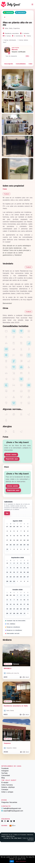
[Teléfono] (21, 361)
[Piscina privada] (6, 391)
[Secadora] (13, 343)
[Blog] (14, 821)
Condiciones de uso (6, 834)
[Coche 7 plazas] (21, 337)
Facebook (5, 768)
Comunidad (5, 775)
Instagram (5, 771)
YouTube (4, 773)
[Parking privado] (6, 337)
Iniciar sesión (11, 455)
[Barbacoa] (6, 403)
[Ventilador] (21, 403)
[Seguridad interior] (13, 355)
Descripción (8, 64)
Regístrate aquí (12, 459)
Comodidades (21, 64)
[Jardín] (28, 385)
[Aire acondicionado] (13, 403)
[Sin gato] (13, 431)
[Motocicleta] (13, 349)
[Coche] (28, 337)
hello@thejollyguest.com (12, 808)
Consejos (4, 789)
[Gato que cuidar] (6, 420)
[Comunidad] (11, 821)
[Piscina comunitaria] (13, 391)
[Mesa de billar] (13, 397)
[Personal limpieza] (28, 349)
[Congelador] (6, 355)
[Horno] (21, 355)
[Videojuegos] (6, 373)
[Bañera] (28, 361)
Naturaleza (21, 12)
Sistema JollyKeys (8, 787)
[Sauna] (28, 391)
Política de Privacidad (20, 834)
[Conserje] (21, 349)
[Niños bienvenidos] (21, 414)
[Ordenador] (13, 379)
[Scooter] (21, 397)
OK (12, 861)
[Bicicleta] (6, 343)
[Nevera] (28, 355)
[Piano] (13, 385)
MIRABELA (7, 668)
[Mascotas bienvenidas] (13, 414)
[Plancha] (28, 343)
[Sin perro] (21, 431)
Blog (3, 778)
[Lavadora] (21, 343)
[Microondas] (6, 349)
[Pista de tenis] (21, 373)
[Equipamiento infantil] (6, 379)
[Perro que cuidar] (28, 414)
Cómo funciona (7, 785)
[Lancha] (28, 397)
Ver (7, 513)
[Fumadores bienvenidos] (6, 414)
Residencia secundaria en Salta (16, 706)
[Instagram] (5, 821)
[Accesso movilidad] (28, 367)
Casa (5, 189)
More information (21, 861)
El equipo (4, 782)
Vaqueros (7, 743)
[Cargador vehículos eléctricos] (13, 337)
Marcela (15, 49)
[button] (5, 17)
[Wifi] (21, 331)
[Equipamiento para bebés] (28, 373)
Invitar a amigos (7, 792)
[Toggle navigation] (32, 4)
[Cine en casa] (6, 361)
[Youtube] (8, 821)
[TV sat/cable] (13, 361)
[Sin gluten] (6, 431)
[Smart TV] (13, 331)
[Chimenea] (28, 403)
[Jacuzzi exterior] (21, 391)
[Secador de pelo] (13, 367)
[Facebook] (2, 821)
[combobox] (12, 825)
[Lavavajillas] (28, 331)
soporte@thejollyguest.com (13, 811)
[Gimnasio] (6, 397)
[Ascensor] (21, 385)
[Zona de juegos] (13, 373)
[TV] (6, 331)
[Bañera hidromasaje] (6, 367)
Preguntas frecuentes (9, 802)
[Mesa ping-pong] (28, 379)
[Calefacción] (21, 367)
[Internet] (21, 379)
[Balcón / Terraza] (6, 385)
